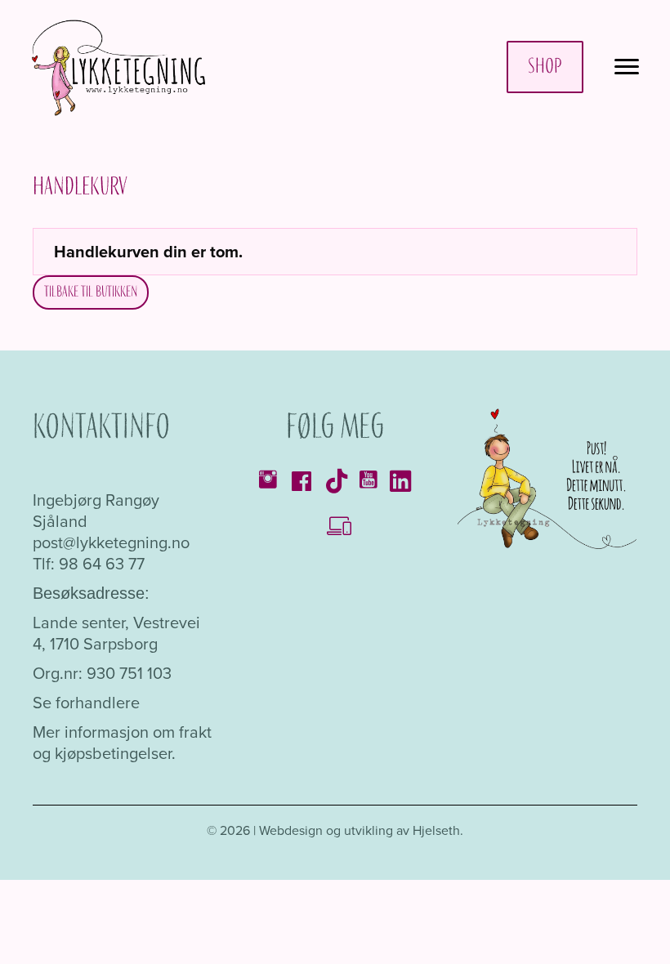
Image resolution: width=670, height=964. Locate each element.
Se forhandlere (86, 702)
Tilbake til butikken (90, 292)
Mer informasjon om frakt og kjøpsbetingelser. (122, 742)
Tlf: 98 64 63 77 (89, 563)
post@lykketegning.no (111, 542)
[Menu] (626, 67)
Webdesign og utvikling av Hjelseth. (361, 830)
